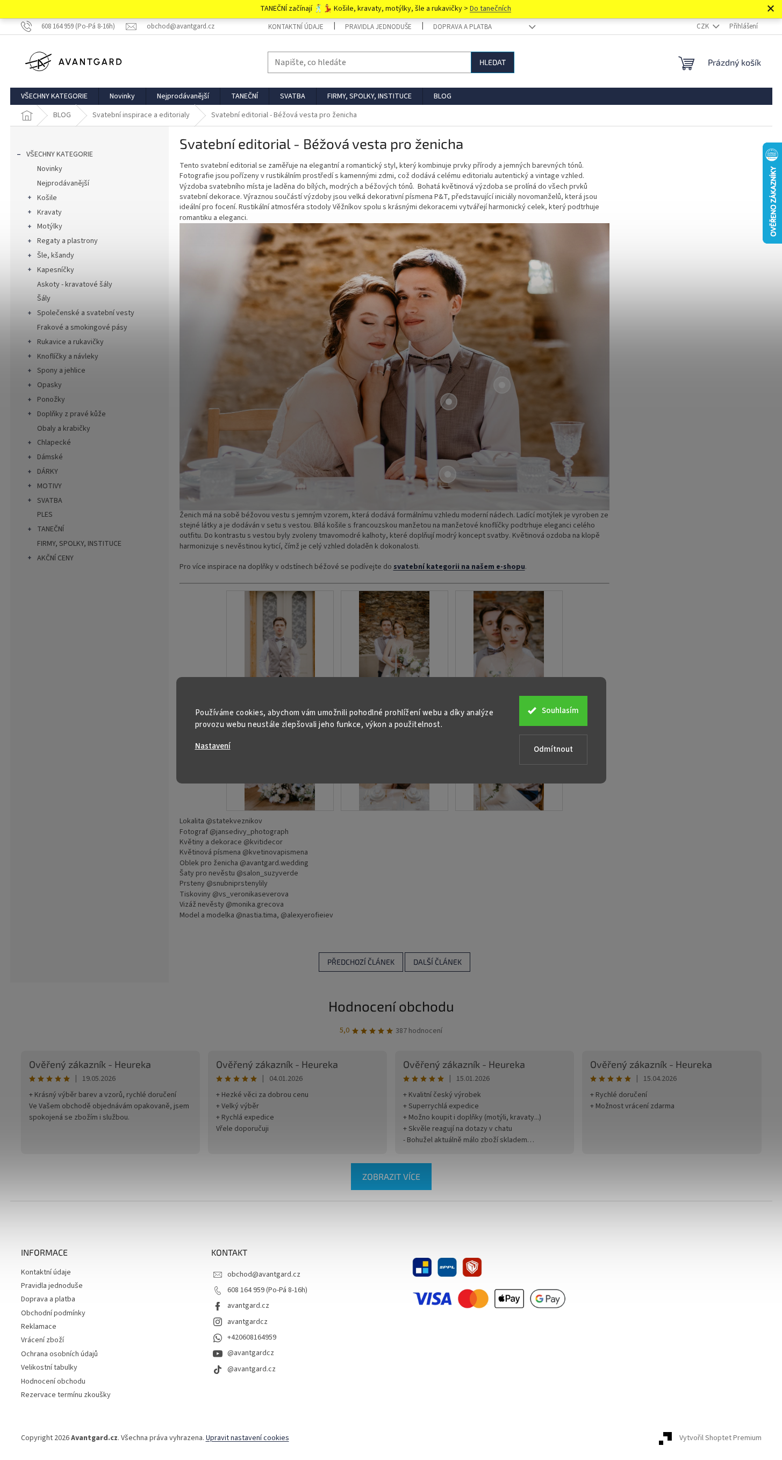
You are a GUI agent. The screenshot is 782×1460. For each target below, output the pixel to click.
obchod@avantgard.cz (263, 1274)
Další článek (437, 961)
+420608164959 (251, 1337)
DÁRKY (47, 471)
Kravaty (49, 212)
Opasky (49, 385)
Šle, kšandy (55, 255)
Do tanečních (490, 8)
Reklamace (38, 1326)
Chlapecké (54, 442)
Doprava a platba (462, 27)
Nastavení (213, 746)
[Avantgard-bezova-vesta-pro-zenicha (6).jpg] (280, 643)
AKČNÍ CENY (55, 558)
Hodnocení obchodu (391, 1006)
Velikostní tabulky (49, 1367)
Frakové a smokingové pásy (82, 327)
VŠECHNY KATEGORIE (59, 154)
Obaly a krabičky (63, 428)
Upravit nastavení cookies (247, 1438)
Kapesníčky (55, 270)
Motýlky (49, 226)
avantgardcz (247, 1321)
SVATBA (49, 500)
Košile (47, 198)
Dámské (50, 457)
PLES (45, 514)
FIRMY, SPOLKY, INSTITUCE (79, 543)
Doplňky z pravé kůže (71, 414)
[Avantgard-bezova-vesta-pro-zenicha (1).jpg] (394, 643)
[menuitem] (54, 96)
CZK (704, 26)
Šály (44, 298)
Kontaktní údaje (296, 27)
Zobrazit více (391, 1176)
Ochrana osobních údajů (59, 1354)
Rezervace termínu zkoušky (66, 1395)
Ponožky (51, 399)
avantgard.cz (248, 1305)
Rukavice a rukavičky (70, 342)
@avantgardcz (250, 1353)
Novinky (49, 168)
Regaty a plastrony (67, 241)
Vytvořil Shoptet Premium (720, 1438)
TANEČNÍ (50, 529)
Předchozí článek (360, 961)
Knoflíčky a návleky (67, 356)
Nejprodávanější (63, 183)
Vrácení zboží (42, 1340)
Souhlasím (560, 710)
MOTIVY (49, 486)
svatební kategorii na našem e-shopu (459, 566)
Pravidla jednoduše (378, 27)
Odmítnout (553, 749)
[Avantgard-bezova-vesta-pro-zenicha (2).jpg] (508, 643)
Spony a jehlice (61, 370)
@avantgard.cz (251, 1369)
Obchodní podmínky (53, 1313)
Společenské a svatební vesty (85, 313)
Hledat (492, 62)
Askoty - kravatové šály (74, 284)
